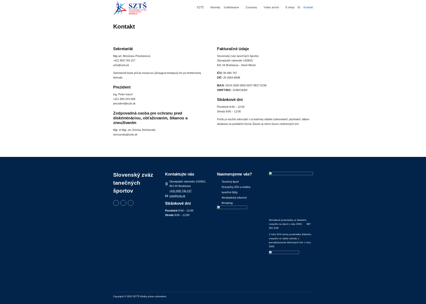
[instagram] (123, 203)
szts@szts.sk (177, 196)
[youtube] (130, 203)
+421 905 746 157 (180, 191)
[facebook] (116, 203)
